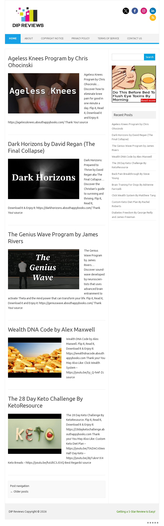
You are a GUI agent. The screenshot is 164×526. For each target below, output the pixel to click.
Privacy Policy (81, 38)
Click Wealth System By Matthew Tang (134, 195)
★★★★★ (153, 522)
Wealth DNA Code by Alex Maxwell (51, 329)
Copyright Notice (52, 38)
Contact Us (134, 38)
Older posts (19, 491)
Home (13, 38)
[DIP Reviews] (27, 27)
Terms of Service (108, 38)
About (29, 38)
